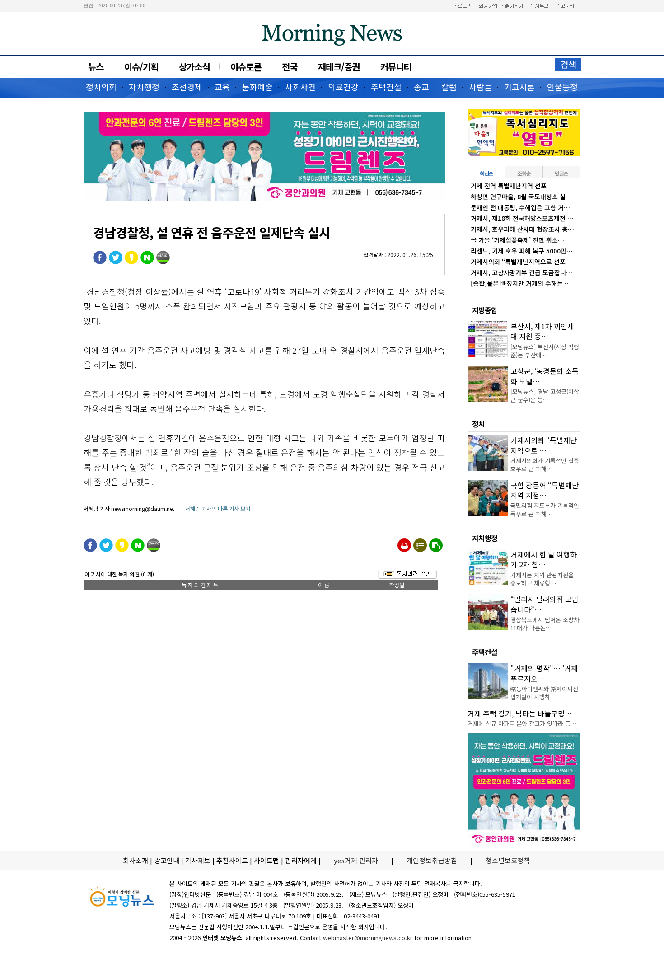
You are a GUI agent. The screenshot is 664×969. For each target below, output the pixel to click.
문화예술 (257, 87)
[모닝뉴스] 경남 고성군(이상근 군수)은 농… (544, 395)
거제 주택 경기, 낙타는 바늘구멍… (520, 713)
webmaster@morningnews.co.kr (367, 937)
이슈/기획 (141, 66)
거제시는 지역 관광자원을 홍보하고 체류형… (542, 579)
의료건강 (343, 87)
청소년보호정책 (508, 860)
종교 (421, 87)
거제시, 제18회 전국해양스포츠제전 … (522, 218)
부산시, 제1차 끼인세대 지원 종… (542, 331)
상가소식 (194, 66)
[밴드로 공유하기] (163, 262)
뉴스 (95, 66)
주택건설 (386, 87)
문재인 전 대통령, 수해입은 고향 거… (520, 207)
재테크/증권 (339, 66)
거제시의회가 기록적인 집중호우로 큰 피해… (544, 464)
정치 (478, 423)
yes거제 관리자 (357, 860)
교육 (222, 87)
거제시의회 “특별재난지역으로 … (543, 445)
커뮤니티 (395, 66)
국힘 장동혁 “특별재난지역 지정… (544, 490)
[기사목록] (420, 545)
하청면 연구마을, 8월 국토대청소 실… (521, 196)
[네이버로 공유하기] (147, 262)
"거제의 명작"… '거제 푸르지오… (544, 673)
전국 (289, 66)
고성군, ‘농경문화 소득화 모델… (544, 375)
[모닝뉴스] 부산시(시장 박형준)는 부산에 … (544, 350)
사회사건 (300, 87)
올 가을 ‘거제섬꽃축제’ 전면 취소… (517, 239)
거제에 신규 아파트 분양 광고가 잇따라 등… (522, 723)
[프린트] (404, 545)
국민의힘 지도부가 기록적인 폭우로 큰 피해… (544, 509)
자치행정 (144, 87)
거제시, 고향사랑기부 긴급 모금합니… (521, 272)
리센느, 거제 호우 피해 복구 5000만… (522, 250)
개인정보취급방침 (432, 860)
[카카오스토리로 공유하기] (131, 262)
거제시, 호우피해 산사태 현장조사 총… (522, 229)
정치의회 (101, 87)
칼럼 (449, 87)
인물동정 (562, 87)
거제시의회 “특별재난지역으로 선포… (521, 261)
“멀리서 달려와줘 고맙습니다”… (544, 604)
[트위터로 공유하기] (115, 262)
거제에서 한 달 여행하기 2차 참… (543, 559)
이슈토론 (245, 66)
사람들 (480, 87)
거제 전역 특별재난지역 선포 (509, 185)
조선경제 (187, 87)
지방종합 (484, 309)
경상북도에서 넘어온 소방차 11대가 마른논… (544, 623)
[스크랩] (436, 545)
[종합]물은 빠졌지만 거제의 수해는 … (521, 283)
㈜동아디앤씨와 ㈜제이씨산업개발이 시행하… (544, 692)
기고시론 (519, 87)
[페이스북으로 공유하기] (100, 262)
